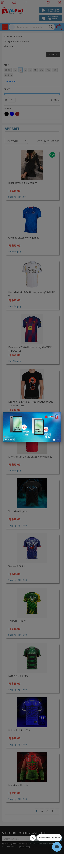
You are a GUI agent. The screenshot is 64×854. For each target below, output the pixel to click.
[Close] (57, 416)
